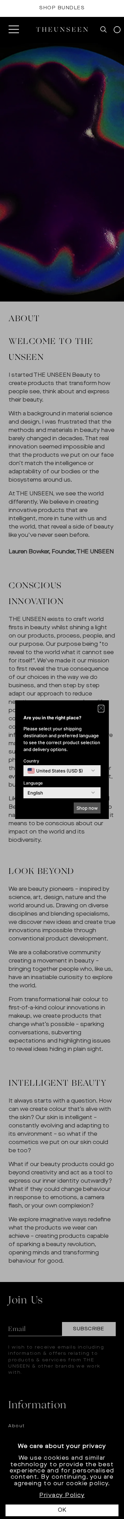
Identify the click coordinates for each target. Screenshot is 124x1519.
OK (62, 1510)
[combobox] (55, 770)
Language (33, 783)
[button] (101, 709)
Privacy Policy (62, 1495)
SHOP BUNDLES (62, 8)
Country (31, 760)
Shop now (87, 808)
